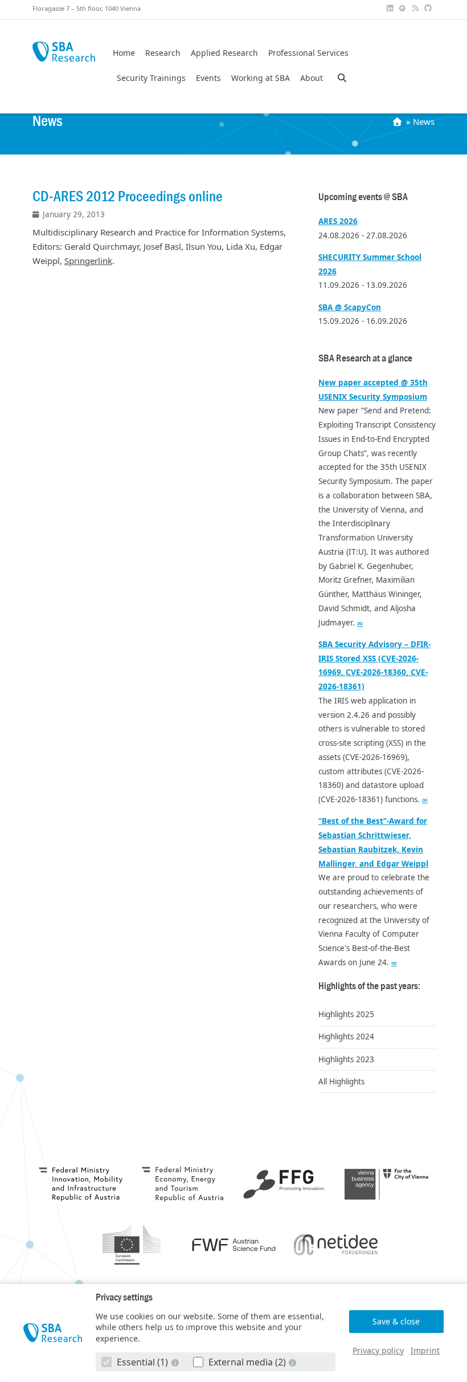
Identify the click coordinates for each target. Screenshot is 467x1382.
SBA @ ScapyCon (349, 307)
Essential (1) (142, 1362)
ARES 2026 (338, 221)
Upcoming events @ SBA (363, 197)
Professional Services (308, 53)
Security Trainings (151, 78)
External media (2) (247, 1362)
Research (163, 53)
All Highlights (341, 1081)
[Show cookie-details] (176, 1362)
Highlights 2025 (346, 1014)
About (311, 78)
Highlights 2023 (346, 1059)
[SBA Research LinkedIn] (390, 8)
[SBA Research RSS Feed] (416, 8)
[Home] (398, 121)
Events (208, 78)
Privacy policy (378, 1350)
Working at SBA (260, 78)
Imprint (425, 1350)
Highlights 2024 (346, 1036)
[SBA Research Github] (429, 8)
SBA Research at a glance (365, 358)
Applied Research (224, 53)
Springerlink (88, 260)
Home (124, 53)
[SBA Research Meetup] (403, 8)
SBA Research (63, 52)
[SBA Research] (52, 1333)
